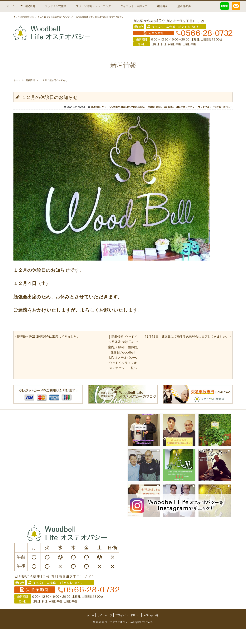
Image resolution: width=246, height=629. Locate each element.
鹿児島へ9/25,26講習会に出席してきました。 (48, 336)
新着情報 (30, 80)
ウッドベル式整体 (55, 6)
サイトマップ (104, 615)
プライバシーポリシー (127, 615)
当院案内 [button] (29, 6)
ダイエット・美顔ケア (134, 6)
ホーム (11, 6)
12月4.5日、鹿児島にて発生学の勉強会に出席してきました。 (187, 336)
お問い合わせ (150, 615)
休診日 (159, 107)
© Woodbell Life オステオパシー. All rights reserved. (123, 622)
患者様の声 (184, 6)
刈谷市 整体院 (146, 107)
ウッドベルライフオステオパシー (215, 107)
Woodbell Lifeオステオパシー (180, 107)
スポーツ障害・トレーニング (93, 6)
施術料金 (162, 6)
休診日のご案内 (129, 107)
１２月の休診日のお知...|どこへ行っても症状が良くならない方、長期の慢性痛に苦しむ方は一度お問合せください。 (68, 16)
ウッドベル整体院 (110, 107)
